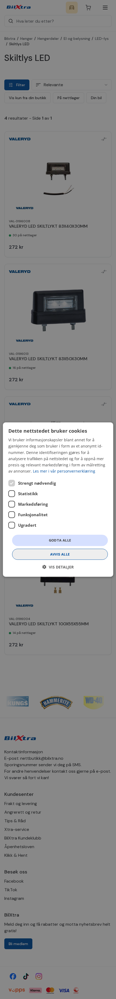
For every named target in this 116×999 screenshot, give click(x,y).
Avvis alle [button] (60, 553)
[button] (58, 567)
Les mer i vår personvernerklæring (64, 471)
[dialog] (58, 499)
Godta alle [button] (60, 540)
